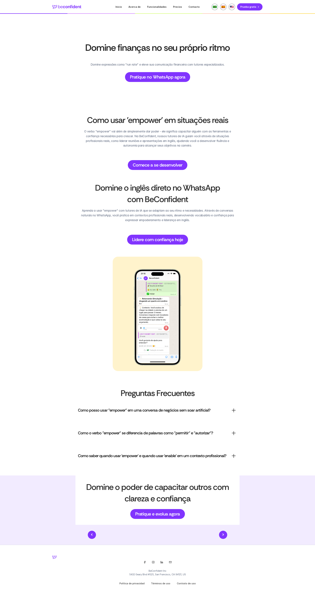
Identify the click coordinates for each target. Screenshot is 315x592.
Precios (177, 6)
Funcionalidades (157, 6)
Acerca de (134, 6)
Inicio (119, 6)
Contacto (194, 6)
